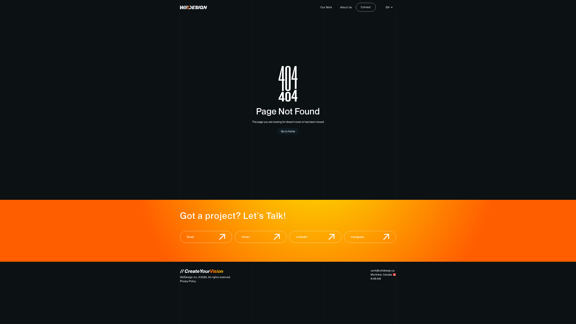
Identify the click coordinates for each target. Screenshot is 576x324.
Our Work (326, 7)
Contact (366, 7)
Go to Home (288, 131)
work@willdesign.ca (382, 270)
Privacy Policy (188, 281)
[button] (389, 7)
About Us (346, 7)
